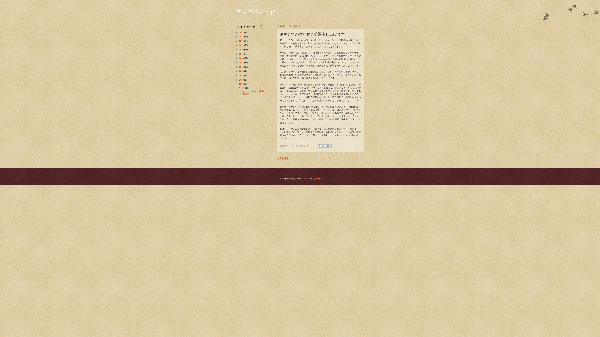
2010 (241, 80)
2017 (241, 62)
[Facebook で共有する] (327, 146)
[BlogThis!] (321, 146)
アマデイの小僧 (256, 12)
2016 (241, 67)
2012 (241, 75)
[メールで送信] (318, 146)
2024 (241, 32)
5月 (243, 88)
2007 (241, 84)
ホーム (326, 158)
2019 (241, 54)
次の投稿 (282, 158)
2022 (241, 41)
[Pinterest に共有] (330, 146)
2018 (241, 58)
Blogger (319, 178)
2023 (241, 37)
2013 (241, 71)
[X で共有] (324, 146)
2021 (241, 45)
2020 (241, 49)
